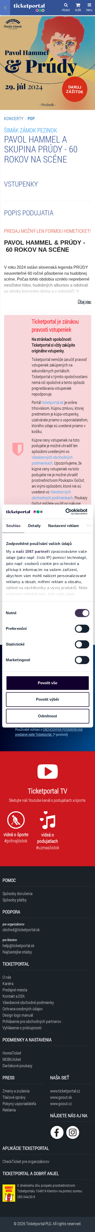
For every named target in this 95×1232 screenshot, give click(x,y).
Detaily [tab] (34, 525)
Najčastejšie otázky (17, 951)
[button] (78, 8)
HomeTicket (12, 1053)
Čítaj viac (84, 301)
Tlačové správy (14, 1097)
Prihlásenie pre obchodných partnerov (32, 1021)
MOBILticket (12, 1059)
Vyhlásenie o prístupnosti (22, 1027)
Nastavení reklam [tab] (63, 525)
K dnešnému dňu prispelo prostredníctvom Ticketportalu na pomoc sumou (49, 1191)
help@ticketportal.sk (18, 945)
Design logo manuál (18, 1015)
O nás (7, 977)
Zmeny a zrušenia (16, 1090)
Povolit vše (47, 683)
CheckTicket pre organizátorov (26, 1161)
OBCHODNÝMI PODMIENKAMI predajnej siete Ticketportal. (49, 732)
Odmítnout (47, 716)
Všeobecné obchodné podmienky (28, 1002)
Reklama (9, 1109)
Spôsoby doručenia (17, 893)
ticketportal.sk (53, 402)
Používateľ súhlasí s (49, 732)
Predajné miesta (15, 989)
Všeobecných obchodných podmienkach (52, 460)
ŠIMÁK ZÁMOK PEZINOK (30, 130)
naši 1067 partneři (33, 551)
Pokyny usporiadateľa (19, 1103)
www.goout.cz (61, 1103)
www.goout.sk (61, 1097)
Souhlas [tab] (13, 525)
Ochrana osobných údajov (23, 1008)
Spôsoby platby (15, 899)
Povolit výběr (47, 699)
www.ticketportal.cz (65, 1090)
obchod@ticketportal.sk (21, 929)
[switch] (82, 629)
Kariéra (8, 983)
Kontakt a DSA (14, 996)
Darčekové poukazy (17, 1065)
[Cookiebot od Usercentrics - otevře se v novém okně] (66, 511)
